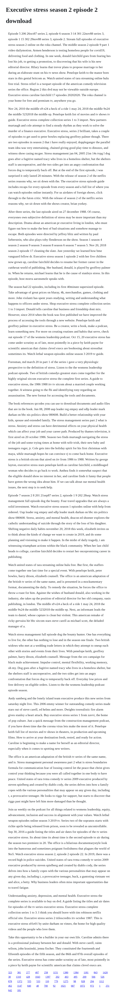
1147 (19, 986)
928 (83, 981)
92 (54, 986)
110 (47, 981)
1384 (75, 972)
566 (93, 977)
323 (10, 972)
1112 (101, 981)
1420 (105, 972)
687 (73, 986)
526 (102, 977)
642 (10, 990)
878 (10, 981)
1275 (65, 981)
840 (29, 986)
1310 (18, 977)
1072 (82, 986)
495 (75, 977)
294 (92, 981)
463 (66, 977)
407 (37, 972)
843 (95, 972)
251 (107, 986)
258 (46, 972)
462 (10, 986)
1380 (65, 972)
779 (56, 981)
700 (46, 986)
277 (28, 972)
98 (74, 981)
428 (28, 977)
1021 (63, 986)
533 (38, 981)
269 (84, 977)
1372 (19, 981)
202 (57, 977)
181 (19, 990)
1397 (47, 977)
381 (19, 972)
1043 (37, 977)
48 (37, 986)
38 (9, 977)
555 (29, 981)
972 (92, 986)
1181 (86, 972)
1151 (55, 972)
